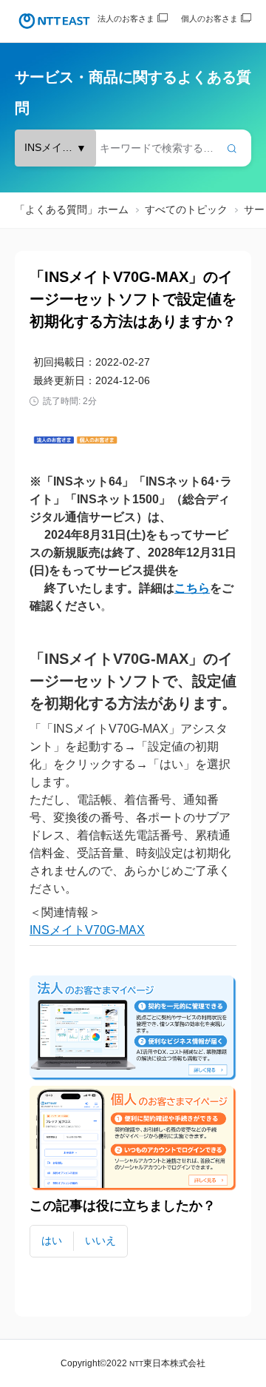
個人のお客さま (209, 18)
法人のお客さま (126, 18)
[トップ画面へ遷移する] (54, 21)
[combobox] (133, 148)
